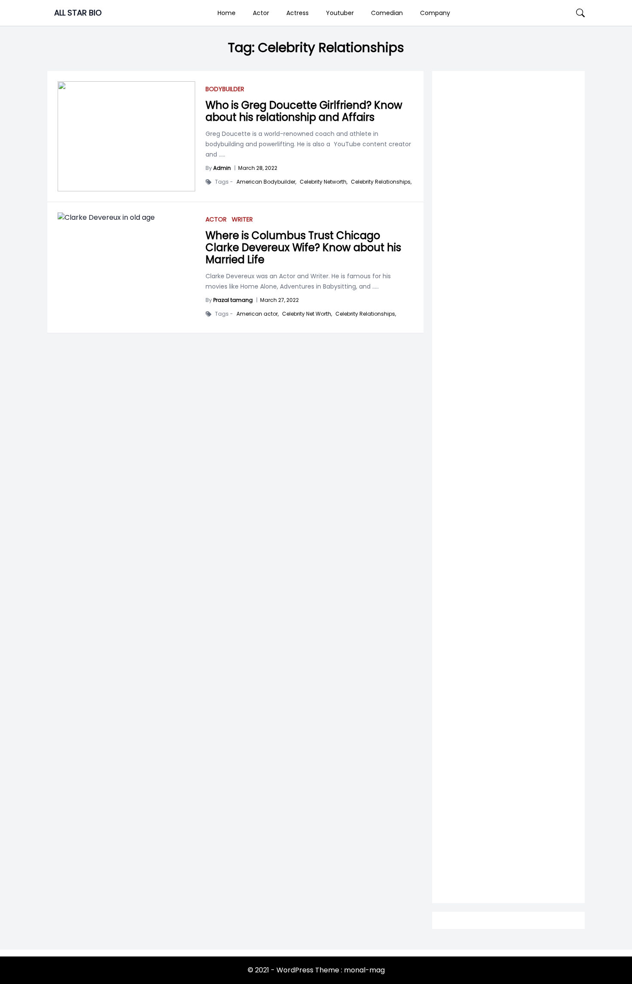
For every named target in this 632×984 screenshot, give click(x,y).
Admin (222, 168)
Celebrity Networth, (323, 181)
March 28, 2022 (257, 168)
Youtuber (340, 13)
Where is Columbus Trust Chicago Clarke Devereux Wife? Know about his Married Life (303, 247)
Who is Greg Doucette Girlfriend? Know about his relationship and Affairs (304, 111)
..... (221, 154)
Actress (297, 13)
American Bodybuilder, (266, 181)
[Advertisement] (508, 418)
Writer (242, 219)
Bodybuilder (225, 89)
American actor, (257, 314)
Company (435, 13)
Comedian (387, 13)
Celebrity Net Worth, (307, 314)
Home (227, 13)
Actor (261, 13)
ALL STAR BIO (77, 12)
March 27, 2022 (279, 300)
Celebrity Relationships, (381, 181)
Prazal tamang (233, 300)
